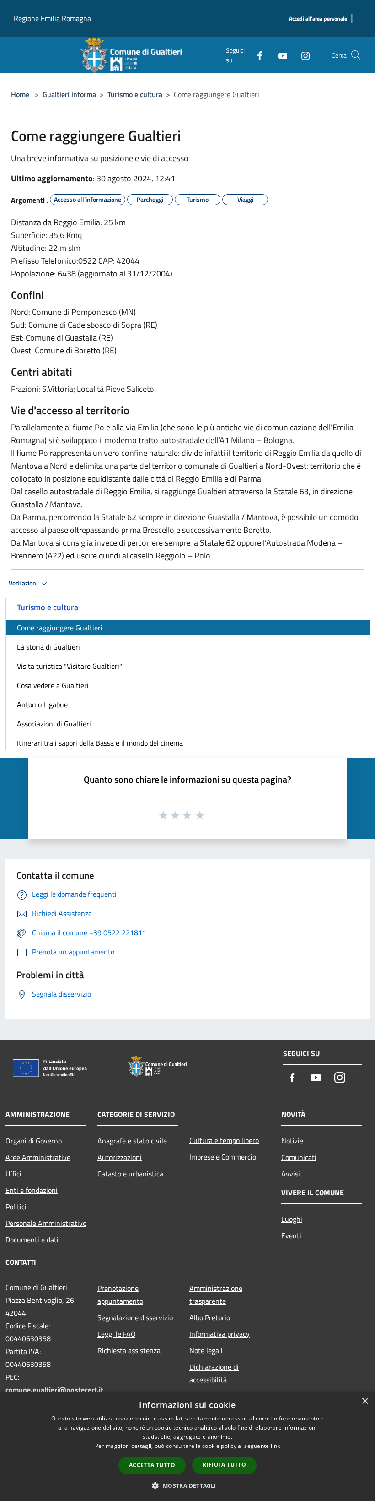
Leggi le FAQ (116, 1333)
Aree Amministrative (37, 1157)
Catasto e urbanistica (130, 1173)
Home (20, 94)
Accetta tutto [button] (152, 1465)
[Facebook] (256, 55)
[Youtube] (279, 55)
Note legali (206, 1350)
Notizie (292, 1140)
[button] (187, 1485)
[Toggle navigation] (18, 54)
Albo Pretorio (209, 1317)
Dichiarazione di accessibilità (214, 1373)
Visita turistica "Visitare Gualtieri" (69, 666)
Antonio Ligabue (42, 704)
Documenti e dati (32, 1239)
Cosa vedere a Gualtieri (53, 685)
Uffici (13, 1173)
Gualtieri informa (69, 94)
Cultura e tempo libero (224, 1140)
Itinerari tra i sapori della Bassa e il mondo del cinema (100, 742)
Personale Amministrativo (45, 1223)
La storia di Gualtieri (48, 646)
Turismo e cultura (134, 94)
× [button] (364, 1401)
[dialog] (187, 1446)
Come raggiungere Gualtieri (59, 627)
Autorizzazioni (119, 1157)
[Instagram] (302, 55)
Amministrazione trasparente (215, 1294)
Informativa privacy (219, 1333)
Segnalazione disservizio (135, 1317)
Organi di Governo (33, 1140)
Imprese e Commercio (222, 1156)
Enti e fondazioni (31, 1190)
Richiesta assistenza (129, 1350)
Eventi (291, 1235)
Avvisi (290, 1173)
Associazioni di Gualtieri (54, 723)
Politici (16, 1206)
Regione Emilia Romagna (52, 18)
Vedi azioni (24, 583)
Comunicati (298, 1157)
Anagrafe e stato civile (132, 1140)
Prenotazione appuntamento (120, 1294)
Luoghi (291, 1219)
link (275, 1446)
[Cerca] (355, 54)
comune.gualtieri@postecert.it (54, 1389)
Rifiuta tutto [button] (224, 1464)
